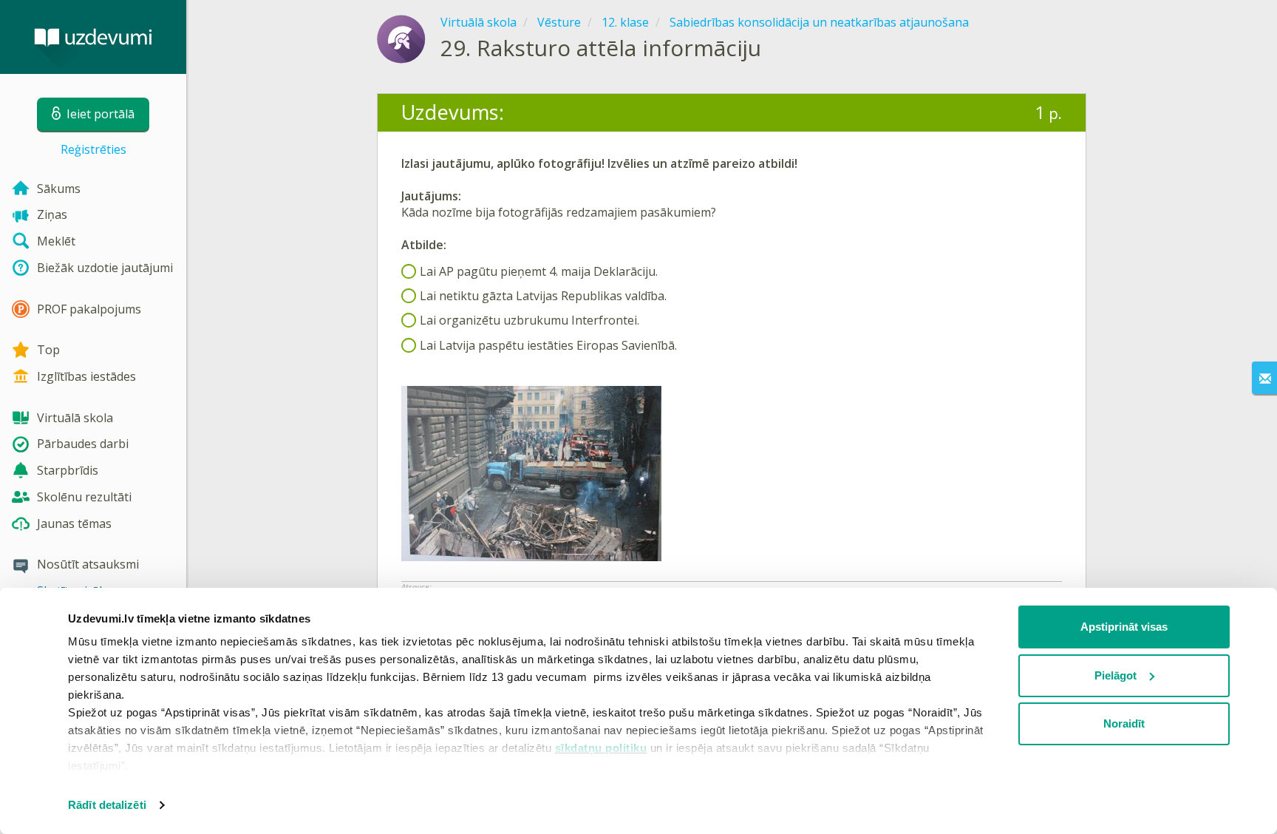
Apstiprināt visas (1124, 626)
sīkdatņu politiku (601, 748)
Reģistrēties (93, 149)
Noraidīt (1124, 723)
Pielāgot (1115, 675)
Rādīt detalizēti (107, 805)
